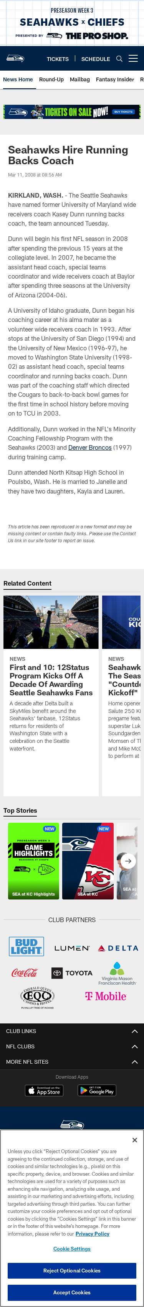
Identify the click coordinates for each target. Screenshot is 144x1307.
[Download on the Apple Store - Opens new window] (44, 1091)
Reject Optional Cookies (72, 1270)
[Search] (119, 58)
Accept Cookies (72, 1292)
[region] (72, 1218)
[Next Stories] (128, 861)
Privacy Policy (92, 1234)
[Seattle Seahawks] (72, 1126)
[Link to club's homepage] (15, 55)
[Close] (134, 1140)
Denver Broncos (90, 447)
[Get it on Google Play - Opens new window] (97, 1094)
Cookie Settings (72, 1249)
